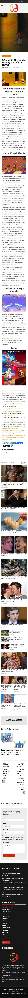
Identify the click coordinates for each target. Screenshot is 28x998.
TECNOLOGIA (6, 937)
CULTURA (5, 914)
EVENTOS (5, 918)
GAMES (4, 56)
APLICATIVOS (6, 909)
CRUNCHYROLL (7, 911)
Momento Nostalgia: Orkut (16, 430)
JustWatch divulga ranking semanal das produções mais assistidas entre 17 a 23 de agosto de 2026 (13, 890)
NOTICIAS (5, 932)
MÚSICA (5, 930)
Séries (5, 934)
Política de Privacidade (14, 989)
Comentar (6, 842)
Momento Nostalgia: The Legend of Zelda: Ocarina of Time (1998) (13, 435)
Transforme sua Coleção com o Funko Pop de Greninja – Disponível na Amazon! (12, 752)
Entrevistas (6, 916)
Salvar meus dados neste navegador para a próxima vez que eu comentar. (13, 838)
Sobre (21, 989)
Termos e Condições (13, 991)
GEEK (9, 56)
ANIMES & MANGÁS (8, 907)
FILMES (5, 921)
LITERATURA (6, 927)
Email (5, 823)
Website (5, 829)
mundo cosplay (13, 401)
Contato (5, 989)
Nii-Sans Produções (9, 393)
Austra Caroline (7, 67)
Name (5, 817)
